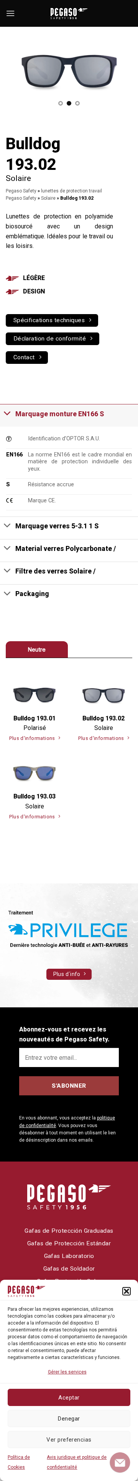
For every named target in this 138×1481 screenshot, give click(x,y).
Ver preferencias (68, 1439)
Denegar (69, 1418)
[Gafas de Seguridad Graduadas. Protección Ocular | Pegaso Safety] (69, 13)
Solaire (48, 198)
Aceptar (68, 1397)
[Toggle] (7, 412)
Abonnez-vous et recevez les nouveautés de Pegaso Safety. (64, 1034)
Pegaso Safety (21, 191)
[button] (126, 1291)
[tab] (37, 649)
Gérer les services (67, 1372)
